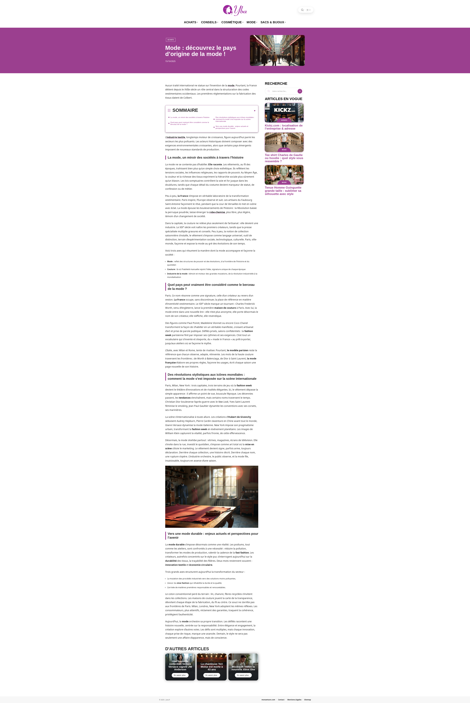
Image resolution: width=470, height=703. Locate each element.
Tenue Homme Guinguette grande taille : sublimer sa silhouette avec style (283, 190)
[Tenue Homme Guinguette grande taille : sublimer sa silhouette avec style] (284, 175)
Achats (171, 40)
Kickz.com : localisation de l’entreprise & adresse (284, 127)
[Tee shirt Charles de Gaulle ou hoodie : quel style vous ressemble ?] (284, 142)
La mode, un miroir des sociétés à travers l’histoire (189, 117)
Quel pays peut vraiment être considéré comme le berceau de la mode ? (189, 123)
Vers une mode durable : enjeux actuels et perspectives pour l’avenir (232, 127)
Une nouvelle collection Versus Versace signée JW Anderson (180, 665)
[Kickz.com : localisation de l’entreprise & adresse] (284, 112)
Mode (284, 150)
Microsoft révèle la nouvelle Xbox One (243, 668)
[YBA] (235, 10)
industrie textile (176, 137)
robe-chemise (217, 212)
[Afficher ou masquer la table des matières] (227, 110)
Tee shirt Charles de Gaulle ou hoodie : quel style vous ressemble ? (284, 158)
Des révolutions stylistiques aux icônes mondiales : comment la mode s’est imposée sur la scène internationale (235, 119)
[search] (302, 10)
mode (231, 85)
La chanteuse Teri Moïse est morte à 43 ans (212, 666)
